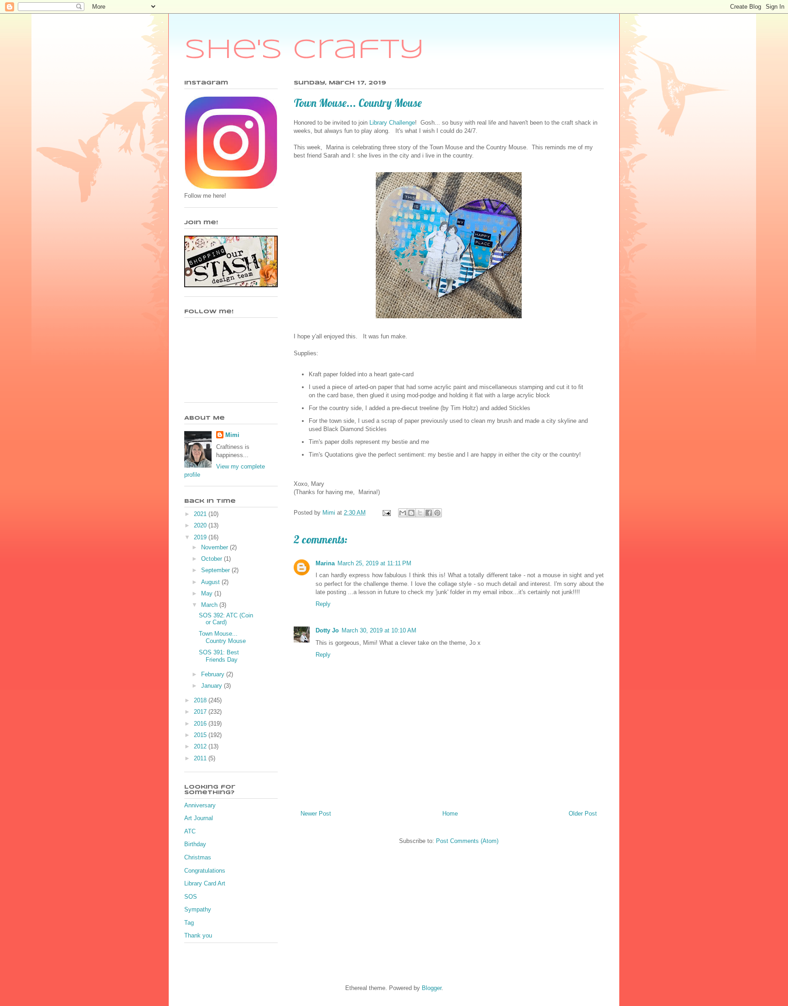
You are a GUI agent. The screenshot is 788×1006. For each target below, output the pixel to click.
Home (450, 813)
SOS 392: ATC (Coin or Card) (226, 619)
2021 (201, 514)
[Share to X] (420, 512)
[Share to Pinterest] (437, 512)
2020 (201, 525)
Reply (323, 603)
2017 (201, 711)
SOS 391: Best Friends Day (219, 656)
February (213, 674)
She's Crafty (304, 50)
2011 (201, 758)
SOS (190, 896)
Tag (189, 922)
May (207, 593)
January (212, 685)
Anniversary (200, 805)
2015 (201, 735)
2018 (201, 700)
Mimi (232, 435)
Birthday (195, 844)
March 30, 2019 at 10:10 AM (379, 630)
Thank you (198, 935)
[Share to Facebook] (428, 512)
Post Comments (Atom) (467, 840)
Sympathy (197, 909)
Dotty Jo (327, 630)
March (210, 604)
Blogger (431, 988)
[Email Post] (386, 512)
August (211, 582)
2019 (201, 537)
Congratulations (204, 870)
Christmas (197, 857)
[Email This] (402, 512)
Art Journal (198, 818)
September (216, 570)
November (215, 547)
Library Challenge (392, 122)
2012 (201, 746)
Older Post (583, 813)
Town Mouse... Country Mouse (222, 637)
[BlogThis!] (411, 512)
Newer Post (316, 813)
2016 (201, 723)
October (212, 558)
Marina (325, 563)
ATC (190, 831)
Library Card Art (204, 883)
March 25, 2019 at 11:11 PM (374, 563)
